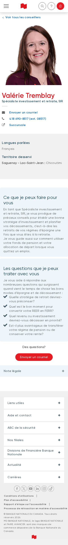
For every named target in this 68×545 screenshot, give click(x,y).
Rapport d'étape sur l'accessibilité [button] (25, 504)
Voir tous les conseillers (23, 17)
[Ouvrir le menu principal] (6, 6)
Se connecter (60, 6)
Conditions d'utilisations (19, 496)
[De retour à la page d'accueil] (24, 6)
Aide (51, 6)
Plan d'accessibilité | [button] (18, 500)
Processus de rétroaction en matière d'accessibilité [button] (35, 508)
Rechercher (42, 6)
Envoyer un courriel (34, 357)
